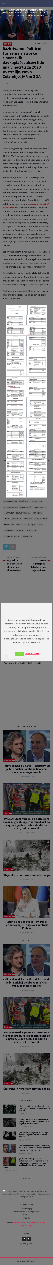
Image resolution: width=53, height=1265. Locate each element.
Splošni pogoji (26, 1208)
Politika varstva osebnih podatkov (26, 1211)
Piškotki (27, 1218)
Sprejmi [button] (19, 653)
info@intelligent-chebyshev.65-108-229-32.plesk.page (30, 1224)
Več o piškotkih (32, 653)
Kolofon (26, 1214)
